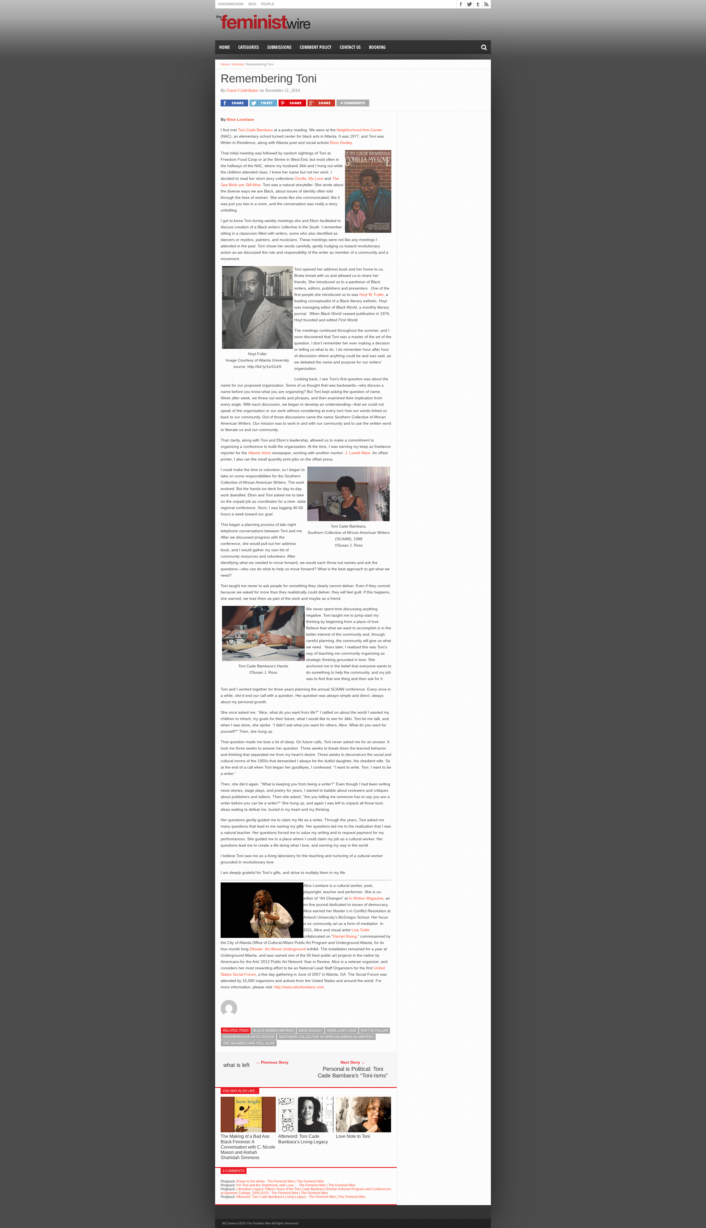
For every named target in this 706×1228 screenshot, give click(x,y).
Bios (252, 4)
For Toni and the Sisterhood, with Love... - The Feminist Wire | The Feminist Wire (295, 1185)
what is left (236, 1065)
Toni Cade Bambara (255, 130)
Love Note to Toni (353, 1136)
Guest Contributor (242, 90)
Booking (377, 47)
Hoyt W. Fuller (371, 294)
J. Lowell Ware (357, 453)
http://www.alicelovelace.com (298, 987)
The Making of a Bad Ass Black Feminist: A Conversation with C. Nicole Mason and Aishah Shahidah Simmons (248, 1147)
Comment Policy (315, 47)
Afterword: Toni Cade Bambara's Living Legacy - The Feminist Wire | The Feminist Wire (300, 1197)
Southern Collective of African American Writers (326, 1037)
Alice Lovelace (240, 119)
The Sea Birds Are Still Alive (249, 1043)
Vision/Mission (231, 4)
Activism (238, 64)
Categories (248, 47)
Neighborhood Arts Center (359, 130)
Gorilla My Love (341, 1030)
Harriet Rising (345, 936)
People (267, 4)
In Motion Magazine (366, 898)
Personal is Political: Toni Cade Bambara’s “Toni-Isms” (353, 1072)
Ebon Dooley (341, 142)
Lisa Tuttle (361, 930)
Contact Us (350, 47)
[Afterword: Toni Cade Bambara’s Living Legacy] (305, 1131)
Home (224, 47)
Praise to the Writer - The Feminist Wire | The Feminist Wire (280, 1181)
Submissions (279, 47)
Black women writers (273, 1030)
